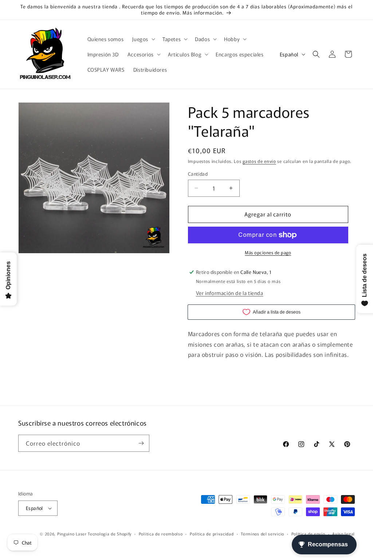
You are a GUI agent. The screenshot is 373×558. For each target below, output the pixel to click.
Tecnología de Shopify (109, 534)
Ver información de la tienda (229, 292)
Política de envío (308, 534)
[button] (143, 39)
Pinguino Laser (72, 534)
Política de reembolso (161, 534)
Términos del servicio (262, 534)
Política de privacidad (211, 534)
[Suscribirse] (141, 443)
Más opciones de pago (268, 252)
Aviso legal (343, 534)
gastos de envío (259, 161)
